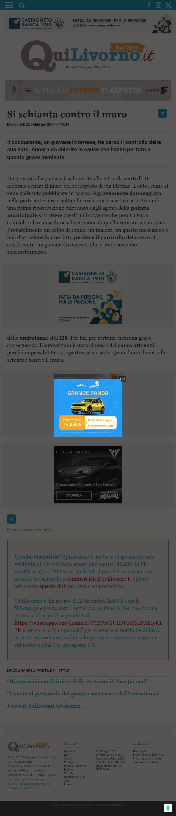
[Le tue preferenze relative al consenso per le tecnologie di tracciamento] (168, 808)
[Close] (122, 379)
